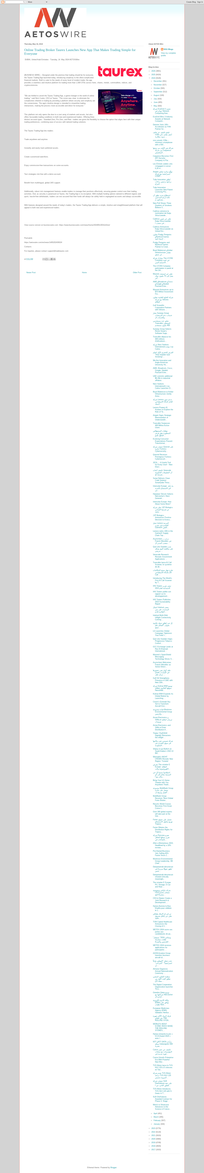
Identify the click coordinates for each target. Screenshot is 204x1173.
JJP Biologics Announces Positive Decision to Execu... (162, 517)
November (158, 85)
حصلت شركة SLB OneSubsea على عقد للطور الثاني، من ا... (162, 1083)
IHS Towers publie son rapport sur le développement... (162, 594)
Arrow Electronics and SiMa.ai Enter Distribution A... (162, 727)
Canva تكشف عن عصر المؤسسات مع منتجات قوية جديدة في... (162, 1052)
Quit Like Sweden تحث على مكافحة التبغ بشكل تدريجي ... (163, 549)
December (158, 81)
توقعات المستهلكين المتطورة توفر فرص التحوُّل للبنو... (162, 433)
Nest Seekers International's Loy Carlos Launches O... (162, 386)
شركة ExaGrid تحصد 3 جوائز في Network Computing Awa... (162, 111)
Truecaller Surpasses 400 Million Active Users (161, 425)
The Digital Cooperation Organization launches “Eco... (163, 987)
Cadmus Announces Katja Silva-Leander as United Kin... (163, 229)
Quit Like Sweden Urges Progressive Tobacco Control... (162, 641)
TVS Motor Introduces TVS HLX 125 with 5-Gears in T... (162, 1091)
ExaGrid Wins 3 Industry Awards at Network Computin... (163, 119)
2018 (153, 1146)
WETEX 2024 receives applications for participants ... (162, 947)
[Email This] (43, 259)
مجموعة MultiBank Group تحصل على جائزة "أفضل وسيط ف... (163, 790)
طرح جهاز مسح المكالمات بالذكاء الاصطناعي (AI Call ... (163, 572)
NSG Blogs (168, 49)
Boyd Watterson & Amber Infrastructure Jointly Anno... (163, 394)
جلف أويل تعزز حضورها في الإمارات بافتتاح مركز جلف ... (162, 672)
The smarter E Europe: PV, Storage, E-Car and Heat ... (162, 884)
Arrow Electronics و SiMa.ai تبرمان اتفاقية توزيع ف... (162, 719)
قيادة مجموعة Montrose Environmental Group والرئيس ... (162, 711)
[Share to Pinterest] (54, 259)
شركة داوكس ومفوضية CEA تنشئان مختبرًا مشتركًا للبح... (162, 892)
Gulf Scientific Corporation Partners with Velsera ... (162, 307)
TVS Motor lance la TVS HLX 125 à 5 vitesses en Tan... (163, 1067)
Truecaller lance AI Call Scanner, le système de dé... (162, 564)
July (156, 99)
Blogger (113, 1167)
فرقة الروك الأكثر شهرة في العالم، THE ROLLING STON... (162, 1018)
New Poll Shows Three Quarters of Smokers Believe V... (162, 205)
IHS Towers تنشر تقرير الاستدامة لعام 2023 (162, 587)
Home (84, 272)
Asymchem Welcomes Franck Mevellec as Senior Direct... (162, 664)
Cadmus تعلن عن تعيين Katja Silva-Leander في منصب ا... (162, 221)
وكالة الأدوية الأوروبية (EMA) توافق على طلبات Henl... (161, 1002)
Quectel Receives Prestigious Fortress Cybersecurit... (162, 457)
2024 (153, 78)
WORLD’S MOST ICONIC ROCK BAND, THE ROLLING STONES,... (163, 1027)
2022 (153, 1132)
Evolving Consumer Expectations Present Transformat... (162, 441)
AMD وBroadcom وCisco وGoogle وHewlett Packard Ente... (162, 284)
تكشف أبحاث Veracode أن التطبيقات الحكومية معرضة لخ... (162, 472)
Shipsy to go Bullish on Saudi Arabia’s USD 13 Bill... (163, 751)
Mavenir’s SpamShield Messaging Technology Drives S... (163, 657)
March (156, 1117)
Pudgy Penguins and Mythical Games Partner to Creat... (161, 244)
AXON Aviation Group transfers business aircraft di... (161, 955)
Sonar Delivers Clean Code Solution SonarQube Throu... (162, 480)
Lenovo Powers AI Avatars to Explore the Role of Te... (163, 409)
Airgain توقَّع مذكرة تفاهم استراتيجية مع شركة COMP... (162, 174)
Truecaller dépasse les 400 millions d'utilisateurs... (162, 339)
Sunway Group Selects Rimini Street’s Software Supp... (162, 331)
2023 (153, 1128)
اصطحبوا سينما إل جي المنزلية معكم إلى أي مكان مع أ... (162, 774)
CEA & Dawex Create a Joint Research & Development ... (162, 900)
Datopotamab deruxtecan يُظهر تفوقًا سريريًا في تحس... (163, 869)
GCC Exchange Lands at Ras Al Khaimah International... (163, 649)
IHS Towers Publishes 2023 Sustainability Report (162, 602)
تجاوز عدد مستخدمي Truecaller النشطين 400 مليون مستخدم (161, 323)
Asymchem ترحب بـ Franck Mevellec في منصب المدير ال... (162, 541)
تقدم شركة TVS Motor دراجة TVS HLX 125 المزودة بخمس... (162, 1075)
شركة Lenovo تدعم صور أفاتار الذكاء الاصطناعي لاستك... (163, 402)
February (157, 1120)
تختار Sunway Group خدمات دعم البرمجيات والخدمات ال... (162, 315)
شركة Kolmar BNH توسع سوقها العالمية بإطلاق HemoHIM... (162, 688)
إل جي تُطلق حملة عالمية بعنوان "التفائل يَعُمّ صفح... (162, 625)
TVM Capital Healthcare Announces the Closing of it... (162, 924)
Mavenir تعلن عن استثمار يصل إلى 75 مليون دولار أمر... (163, 276)
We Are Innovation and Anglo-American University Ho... (162, 362)
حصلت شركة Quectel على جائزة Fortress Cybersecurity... (163, 449)
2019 (153, 1142)
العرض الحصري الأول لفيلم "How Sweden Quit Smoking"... (163, 354)
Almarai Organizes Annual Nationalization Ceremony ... (163, 971)
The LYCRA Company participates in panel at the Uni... (163, 268)
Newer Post (31, 272)
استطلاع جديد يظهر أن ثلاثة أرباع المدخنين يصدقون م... (161, 197)
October (157, 88)
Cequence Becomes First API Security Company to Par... (163, 158)
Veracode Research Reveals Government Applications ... (162, 556)
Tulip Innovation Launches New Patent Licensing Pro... (163, 189)
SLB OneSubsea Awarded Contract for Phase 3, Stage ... (162, 1099)
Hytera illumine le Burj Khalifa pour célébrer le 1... (162, 908)
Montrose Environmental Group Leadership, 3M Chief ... (163, 861)
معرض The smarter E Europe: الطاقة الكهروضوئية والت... (161, 767)
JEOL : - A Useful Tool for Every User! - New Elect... (162, 464)
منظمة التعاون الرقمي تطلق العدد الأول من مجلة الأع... (162, 979)
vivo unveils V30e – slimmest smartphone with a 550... (162, 142)
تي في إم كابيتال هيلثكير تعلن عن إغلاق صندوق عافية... (162, 916)
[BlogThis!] (46, 259)
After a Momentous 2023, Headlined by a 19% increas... (163, 845)
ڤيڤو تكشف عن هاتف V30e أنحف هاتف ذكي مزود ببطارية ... (162, 134)
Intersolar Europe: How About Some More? (162, 503)
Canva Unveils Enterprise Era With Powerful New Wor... (163, 1059)
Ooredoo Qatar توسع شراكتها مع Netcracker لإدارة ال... (163, 994)
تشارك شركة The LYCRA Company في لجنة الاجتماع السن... (163, 260)
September (158, 92)
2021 (153, 1135)
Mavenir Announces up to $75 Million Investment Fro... (163, 292)
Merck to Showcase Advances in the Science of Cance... (162, 1107)
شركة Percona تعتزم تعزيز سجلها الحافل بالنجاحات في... (161, 837)
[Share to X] (49, 259)
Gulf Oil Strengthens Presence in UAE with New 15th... (163, 680)
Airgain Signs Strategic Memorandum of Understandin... (162, 417)
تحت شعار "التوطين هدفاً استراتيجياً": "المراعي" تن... (162, 963)
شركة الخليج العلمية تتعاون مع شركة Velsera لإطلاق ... (163, 299)
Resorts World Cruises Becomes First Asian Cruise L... (162, 806)
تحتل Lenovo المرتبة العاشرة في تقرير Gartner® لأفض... (161, 525)
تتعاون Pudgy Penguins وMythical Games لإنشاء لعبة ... (162, 237)
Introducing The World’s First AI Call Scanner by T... (162, 580)
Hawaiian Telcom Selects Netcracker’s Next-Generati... (163, 496)
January (157, 1124)
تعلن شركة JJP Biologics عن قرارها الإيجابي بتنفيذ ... (163, 509)
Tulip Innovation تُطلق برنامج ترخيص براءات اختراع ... (162, 181)
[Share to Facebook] (51, 259)
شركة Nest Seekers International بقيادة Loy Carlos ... (163, 347)
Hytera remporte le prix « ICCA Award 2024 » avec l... (163, 1036)
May (156, 106)
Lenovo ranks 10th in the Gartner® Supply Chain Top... (163, 533)
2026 (153, 71)
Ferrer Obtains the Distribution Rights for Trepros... (162, 829)
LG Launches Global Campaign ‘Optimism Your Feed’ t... (162, 633)
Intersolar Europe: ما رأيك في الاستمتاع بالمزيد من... (163, 488)
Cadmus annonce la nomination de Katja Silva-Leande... (162, 213)
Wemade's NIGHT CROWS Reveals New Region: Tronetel (163, 759)
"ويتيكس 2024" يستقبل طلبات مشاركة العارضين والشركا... (162, 939)
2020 (153, 1139)
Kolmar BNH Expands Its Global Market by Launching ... (163, 696)
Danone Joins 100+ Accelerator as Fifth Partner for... (162, 127)
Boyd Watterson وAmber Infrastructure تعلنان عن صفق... (162, 252)
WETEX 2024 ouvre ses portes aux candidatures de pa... (162, 932)
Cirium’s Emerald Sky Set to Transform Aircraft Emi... (161, 704)
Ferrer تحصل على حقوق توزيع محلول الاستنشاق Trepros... (163, 822)
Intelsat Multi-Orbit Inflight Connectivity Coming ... (162, 617)
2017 (153, 1150)
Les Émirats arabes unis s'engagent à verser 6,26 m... (162, 166)
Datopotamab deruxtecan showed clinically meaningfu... (163, 877)
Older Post (137, 272)
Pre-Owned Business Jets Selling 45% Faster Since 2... (161, 853)
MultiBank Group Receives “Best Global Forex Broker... (163, 798)
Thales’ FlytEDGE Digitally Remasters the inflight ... (162, 735)
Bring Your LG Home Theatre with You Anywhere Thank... (161, 782)
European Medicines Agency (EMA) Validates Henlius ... (162, 1010)
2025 (153, 75)
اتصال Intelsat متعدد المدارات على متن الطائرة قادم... (161, 609)
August (157, 95)
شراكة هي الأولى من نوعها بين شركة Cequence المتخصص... (163, 150)
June (156, 102)
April (156, 1113)
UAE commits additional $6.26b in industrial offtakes (162, 378)
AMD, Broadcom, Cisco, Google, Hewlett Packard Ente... (162, 370)
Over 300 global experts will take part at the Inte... (162, 814)
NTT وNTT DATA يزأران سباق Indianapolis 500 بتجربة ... (163, 1044)
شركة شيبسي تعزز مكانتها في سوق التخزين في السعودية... (163, 743)
